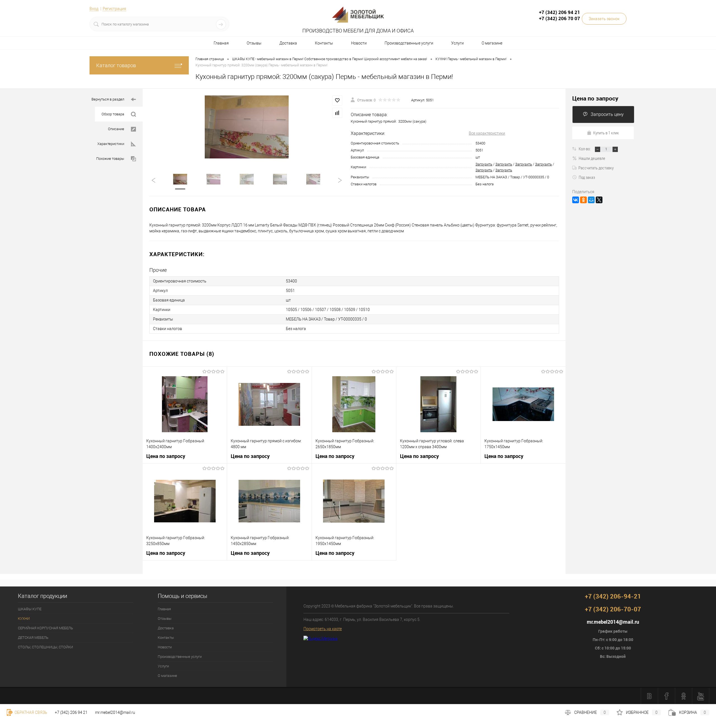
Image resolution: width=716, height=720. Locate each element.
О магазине (492, 43)
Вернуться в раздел (107, 99)
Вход (94, 8)
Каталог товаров (116, 65)
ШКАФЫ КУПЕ (29, 609)
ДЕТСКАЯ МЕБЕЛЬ (33, 637)
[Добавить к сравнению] (337, 113)
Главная (221, 43)
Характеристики (110, 144)
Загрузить (483, 164)
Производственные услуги (409, 43)
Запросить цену (607, 114)
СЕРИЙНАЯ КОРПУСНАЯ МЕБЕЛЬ (45, 628)
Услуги (457, 43)
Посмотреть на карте (322, 629)
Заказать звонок (604, 19)
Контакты (324, 43)
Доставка (288, 43)
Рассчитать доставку (596, 167)
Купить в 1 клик (606, 132)
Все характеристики (487, 133)
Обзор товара (113, 114)
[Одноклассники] (583, 200)
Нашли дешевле (592, 158)
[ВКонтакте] (575, 200)
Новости (359, 43)
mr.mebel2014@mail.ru (115, 712)
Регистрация (114, 8)
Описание (116, 129)
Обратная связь (30, 712)
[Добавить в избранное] (337, 100)
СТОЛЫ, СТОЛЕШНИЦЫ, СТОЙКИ (45, 647)
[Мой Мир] (591, 200)
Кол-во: (585, 148)
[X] (599, 200)
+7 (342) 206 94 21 (71, 712)
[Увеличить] (246, 126)
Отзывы (254, 43)
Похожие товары (110, 158)
